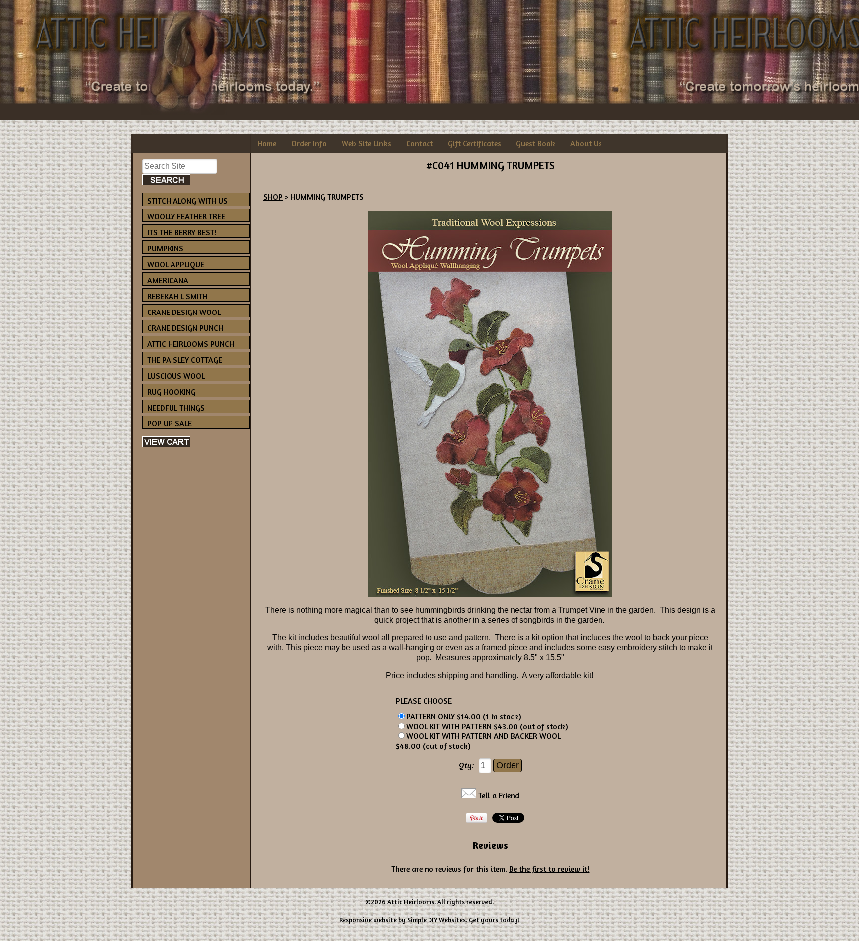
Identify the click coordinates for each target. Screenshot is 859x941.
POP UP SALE (169, 423)
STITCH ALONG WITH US (187, 201)
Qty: (466, 765)
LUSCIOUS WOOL (176, 376)
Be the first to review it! (549, 869)
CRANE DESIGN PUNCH (185, 328)
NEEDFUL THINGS (176, 408)
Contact (419, 143)
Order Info (309, 143)
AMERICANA (167, 280)
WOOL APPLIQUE (175, 264)
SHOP (273, 197)
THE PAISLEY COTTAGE (184, 360)
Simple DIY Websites (436, 920)
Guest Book (535, 143)
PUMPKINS (165, 248)
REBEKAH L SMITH (177, 296)
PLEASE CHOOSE (424, 701)
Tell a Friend (498, 795)
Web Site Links (366, 143)
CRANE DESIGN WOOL (184, 312)
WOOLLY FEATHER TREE (186, 216)
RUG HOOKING (171, 392)
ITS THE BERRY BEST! (182, 232)
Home (267, 143)
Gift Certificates (474, 143)
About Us (586, 143)
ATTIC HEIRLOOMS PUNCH (190, 344)
